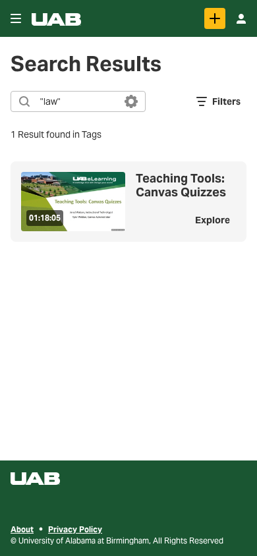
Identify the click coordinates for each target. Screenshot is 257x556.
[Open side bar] (15, 18)
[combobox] (77, 101)
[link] (214, 18)
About (22, 529)
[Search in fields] (131, 101)
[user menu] (241, 18)
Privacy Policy (75, 529)
